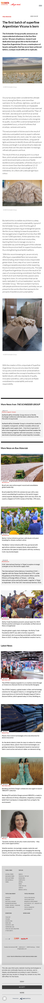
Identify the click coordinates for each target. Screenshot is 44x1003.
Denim (20, 884)
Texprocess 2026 (9, 927)
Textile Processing (29, 897)
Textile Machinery (10, 893)
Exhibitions (8, 913)
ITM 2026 (7, 919)
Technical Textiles (24, 876)
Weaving (7, 899)
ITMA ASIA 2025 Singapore (12, 928)
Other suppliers (9, 907)
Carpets (21, 887)
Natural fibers (9, 874)
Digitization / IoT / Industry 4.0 (32, 903)
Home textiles (22, 886)
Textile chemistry (29, 907)
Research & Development (31, 901)
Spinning (7, 897)
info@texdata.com (22, 948)
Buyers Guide (26, 913)
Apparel (21, 882)
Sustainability (28, 909)
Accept (22, 987)
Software (27, 905)
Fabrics (21, 874)
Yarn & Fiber (8, 870)
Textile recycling (29, 899)
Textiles (21, 870)
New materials (9, 880)
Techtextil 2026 (9, 925)
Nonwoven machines (11, 903)
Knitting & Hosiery (10, 901)
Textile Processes (29, 893)
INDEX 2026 (8, 923)
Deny (22, 982)
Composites (22, 880)
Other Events (9, 930)
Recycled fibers (9, 878)
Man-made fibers (9, 876)
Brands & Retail (23, 889)
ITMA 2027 (7, 917)
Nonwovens (22, 878)
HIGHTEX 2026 (8, 921)
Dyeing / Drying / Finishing (12, 905)
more (22, 993)
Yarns (7, 882)
